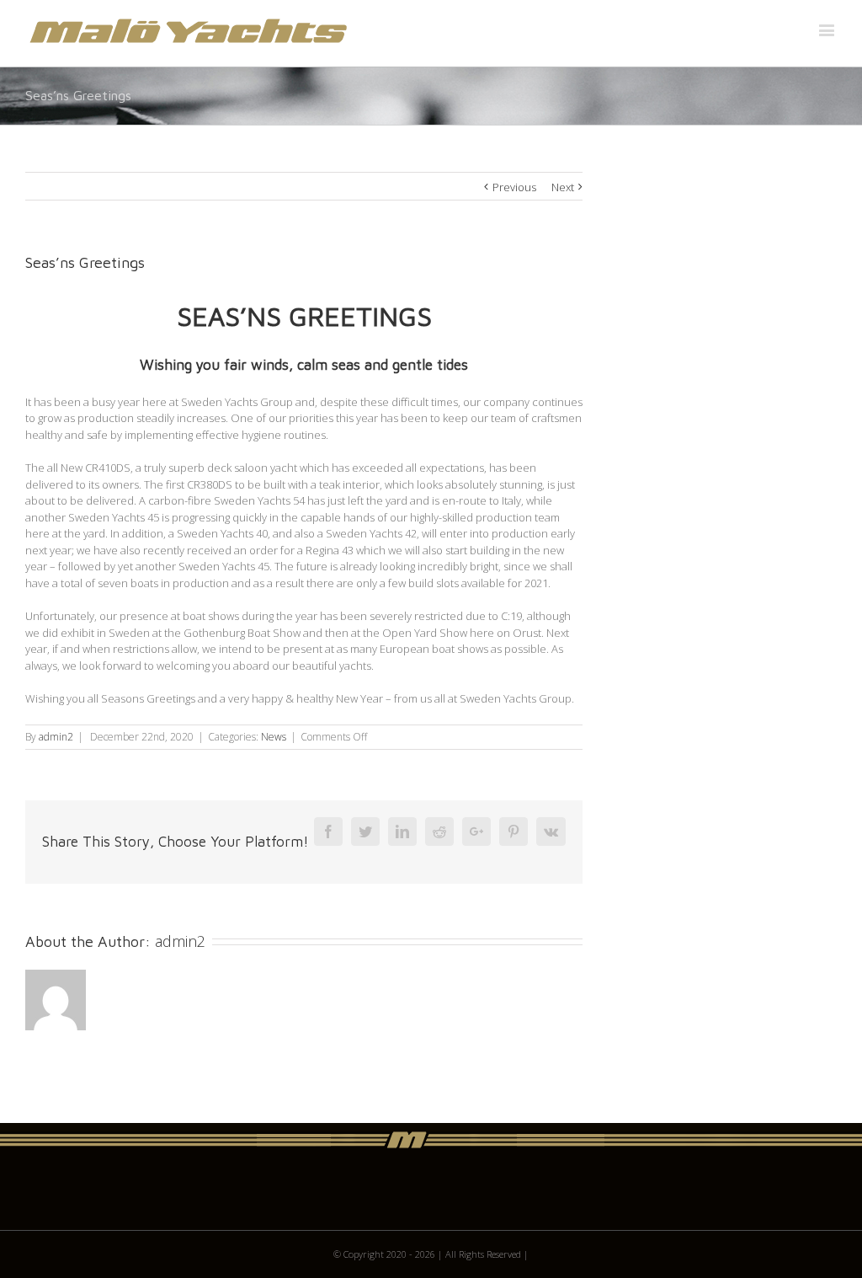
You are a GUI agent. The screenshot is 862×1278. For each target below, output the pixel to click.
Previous (514, 187)
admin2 (56, 737)
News (273, 737)
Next (562, 187)
